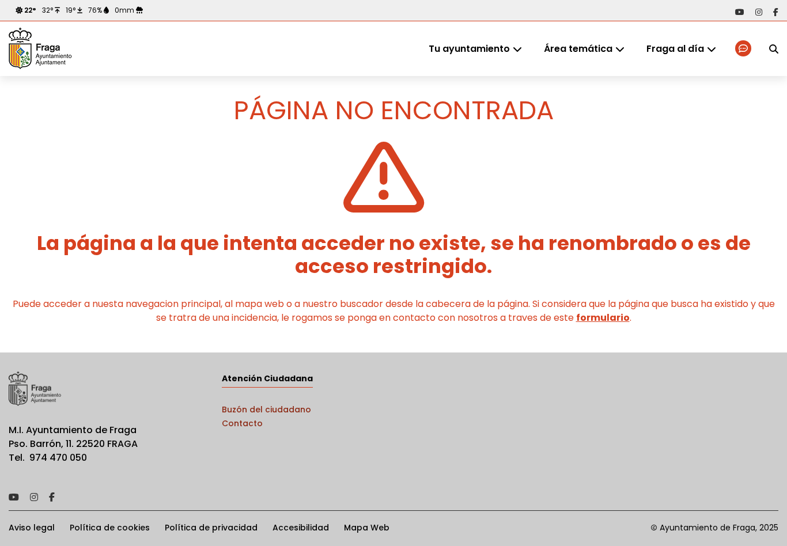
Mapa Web (366, 527)
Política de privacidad (211, 527)
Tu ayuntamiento (469, 48)
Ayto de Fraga (40, 49)
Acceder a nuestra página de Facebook (775, 12)
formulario (603, 317)
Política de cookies (110, 527)
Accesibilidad (301, 527)
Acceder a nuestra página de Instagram (758, 12)
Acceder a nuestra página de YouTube (739, 12)
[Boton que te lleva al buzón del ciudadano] (744, 48)
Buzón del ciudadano (266, 409)
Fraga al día (675, 48)
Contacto (242, 423)
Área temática (578, 48)
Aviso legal (32, 527)
